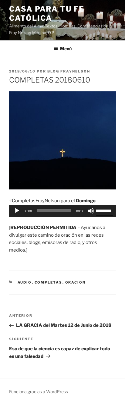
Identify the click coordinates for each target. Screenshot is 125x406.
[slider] (104, 210)
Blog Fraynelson (68, 71)
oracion (75, 282)
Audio (25, 282)
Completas (48, 282)
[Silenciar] (91, 211)
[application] (62, 211)
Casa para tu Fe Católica (46, 14)
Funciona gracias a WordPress (38, 391)
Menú (66, 48)
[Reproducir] (17, 211)
